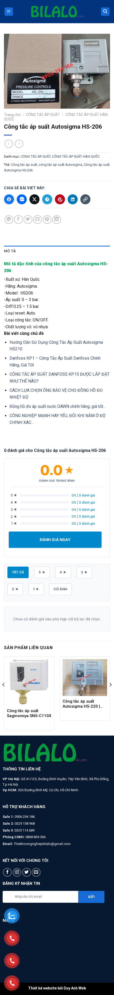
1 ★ (36, 589)
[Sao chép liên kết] (85, 199)
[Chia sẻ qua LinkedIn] (73, 199)
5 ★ (42, 572)
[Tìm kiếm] (105, 11)
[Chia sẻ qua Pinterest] (60, 199)
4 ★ (63, 572)
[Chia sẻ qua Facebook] (9, 199)
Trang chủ (12, 115)
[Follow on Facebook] (7, 872)
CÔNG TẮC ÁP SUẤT (43, 115)
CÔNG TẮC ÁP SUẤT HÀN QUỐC (76, 156)
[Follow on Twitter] (26, 872)
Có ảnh (60, 589)
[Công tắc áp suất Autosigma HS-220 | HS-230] (85, 677)
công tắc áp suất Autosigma (60, 165)
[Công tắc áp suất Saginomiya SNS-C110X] (29, 682)
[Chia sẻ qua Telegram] (47, 199)
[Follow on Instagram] (17, 872)
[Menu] (9, 11)
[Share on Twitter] (28, 219)
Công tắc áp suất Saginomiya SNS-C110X (29, 713)
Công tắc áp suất (24, 165)
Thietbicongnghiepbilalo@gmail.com (42, 844)
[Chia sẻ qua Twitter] (34, 199)
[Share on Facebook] (18, 219)
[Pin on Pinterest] (47, 219)
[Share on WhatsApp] (9, 219)
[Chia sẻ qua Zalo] (22, 199)
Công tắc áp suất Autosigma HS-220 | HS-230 (81, 704)
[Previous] (3, 695)
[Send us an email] (36, 872)
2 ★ (15, 589)
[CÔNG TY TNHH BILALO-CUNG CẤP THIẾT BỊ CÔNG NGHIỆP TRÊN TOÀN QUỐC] (57, 11)
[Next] (110, 695)
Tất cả (18, 572)
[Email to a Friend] (37, 219)
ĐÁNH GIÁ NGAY (55, 539)
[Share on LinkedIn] (56, 219)
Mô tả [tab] (10, 251)
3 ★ (84, 572)
